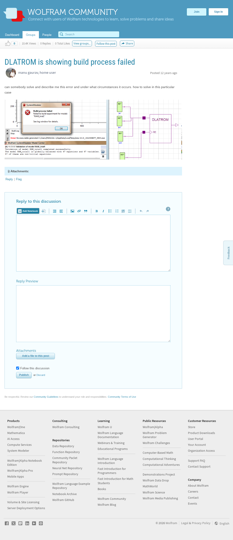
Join (196, 11)
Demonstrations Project (159, 474)
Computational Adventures (161, 465)
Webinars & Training (111, 443)
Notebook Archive (64, 494)
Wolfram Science (154, 492)
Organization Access (201, 451)
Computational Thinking (159, 459)
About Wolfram (198, 485)
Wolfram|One (16, 427)
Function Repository (66, 452)
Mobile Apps (15, 476)
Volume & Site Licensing (23, 502)
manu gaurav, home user (37, 72)
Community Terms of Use (122, 396)
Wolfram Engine (18, 486)
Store (191, 427)
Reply (9, 179)
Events (192, 503)
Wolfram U (105, 427)
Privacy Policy (201, 523)
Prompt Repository (65, 474)
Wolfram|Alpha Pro (20, 470)
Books (102, 489)
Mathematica (16, 433)
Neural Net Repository (67, 468)
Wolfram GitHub (63, 500)
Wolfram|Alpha (153, 427)
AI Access (13, 439)
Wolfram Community (112, 499)
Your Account (197, 445)
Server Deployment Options (26, 508)
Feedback (228, 253)
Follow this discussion (34, 368)
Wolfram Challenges (156, 443)
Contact (193, 498)
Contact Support (199, 466)
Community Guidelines (46, 396)
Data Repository (63, 446)
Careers (193, 491)
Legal (184, 523)
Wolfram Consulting (65, 427)
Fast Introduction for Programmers (112, 471)
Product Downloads (201, 433)
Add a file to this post (35, 356)
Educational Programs (113, 449)
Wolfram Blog (107, 505)
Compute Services (19, 445)
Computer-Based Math (158, 453)
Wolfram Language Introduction (110, 461)
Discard (40, 375)
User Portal (195, 439)
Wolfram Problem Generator (155, 435)
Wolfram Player (17, 492)
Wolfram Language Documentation (110, 435)
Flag (19, 179)
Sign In (218, 11)
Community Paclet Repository (64, 460)
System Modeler (18, 451)
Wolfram (171, 523)
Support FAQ (196, 461)
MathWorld (150, 486)
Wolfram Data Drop (156, 480)
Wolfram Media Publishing (160, 498)
